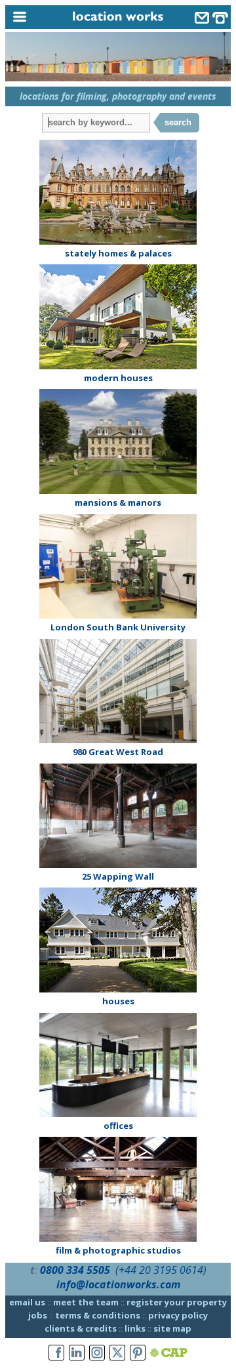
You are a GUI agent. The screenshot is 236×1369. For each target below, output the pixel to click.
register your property (177, 1302)
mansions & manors (118, 502)
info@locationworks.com (118, 1284)
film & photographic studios (118, 1250)
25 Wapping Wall (118, 876)
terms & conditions (97, 1315)
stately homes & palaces (118, 253)
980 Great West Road (118, 752)
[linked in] (77, 1353)
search (178, 122)
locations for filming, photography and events (118, 96)
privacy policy (178, 1315)
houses (118, 1001)
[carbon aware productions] (169, 1353)
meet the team (86, 1302)
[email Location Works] (202, 19)
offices (118, 1126)
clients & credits (81, 1328)
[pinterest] (137, 1353)
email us (27, 1302)
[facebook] (56, 1353)
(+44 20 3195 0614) (160, 1270)
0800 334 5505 (75, 1270)
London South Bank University (118, 627)
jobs (37, 1315)
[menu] (34, 17)
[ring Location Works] (220, 19)
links (135, 1328)
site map (172, 1328)
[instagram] (97, 1353)
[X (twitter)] (117, 1353)
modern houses (118, 378)
